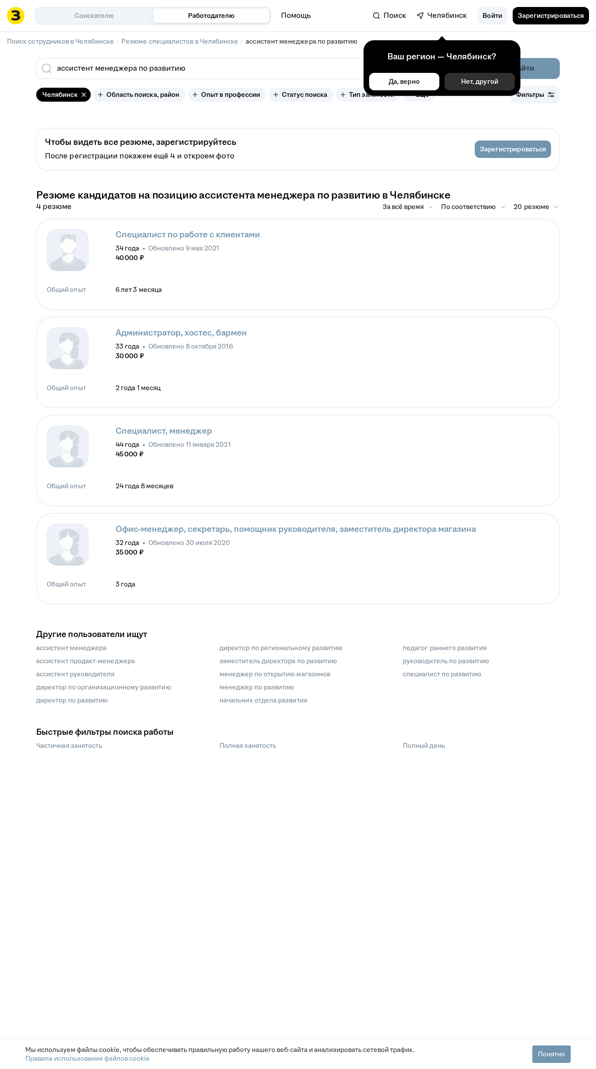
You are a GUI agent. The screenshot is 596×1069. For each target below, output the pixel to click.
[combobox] (236, 68)
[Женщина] (68, 348)
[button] (492, 15)
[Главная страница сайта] (15, 15)
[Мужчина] (68, 250)
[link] (389, 16)
